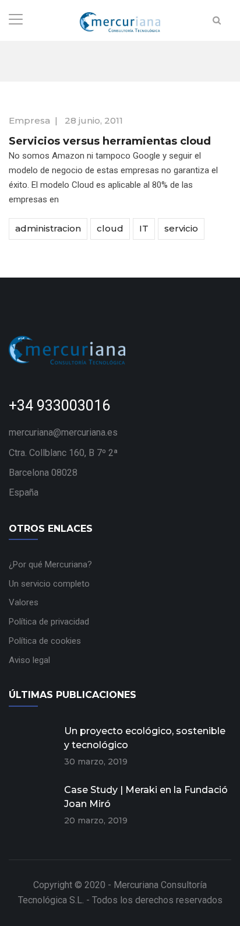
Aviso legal (29, 660)
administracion (48, 228)
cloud (110, 228)
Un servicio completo (49, 583)
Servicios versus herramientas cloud (110, 141)
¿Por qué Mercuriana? (50, 564)
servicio (181, 228)
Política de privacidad (49, 621)
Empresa (29, 120)
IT (144, 228)
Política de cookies (45, 641)
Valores (23, 602)
